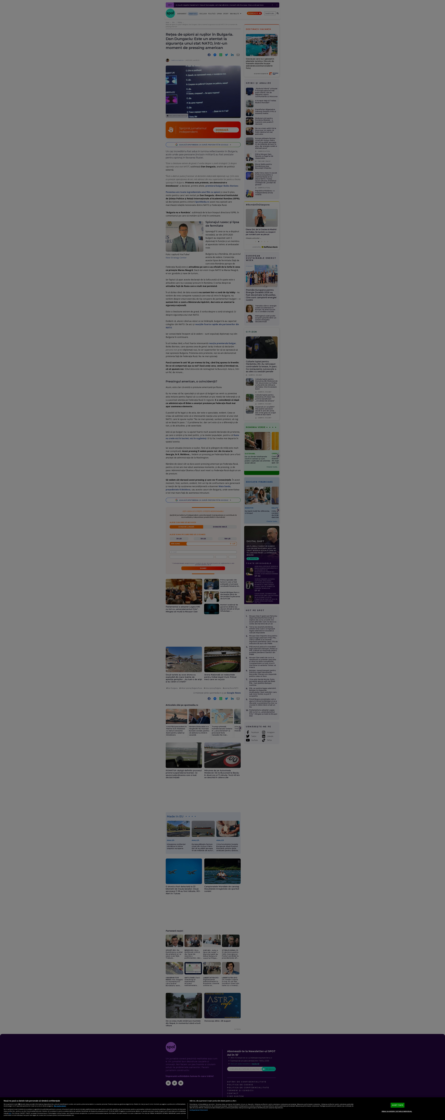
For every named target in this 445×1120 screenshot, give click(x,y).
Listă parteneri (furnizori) (199, 1110)
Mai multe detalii (60, 1106)
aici (10, 1113)
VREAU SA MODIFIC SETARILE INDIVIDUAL (397, 1111)
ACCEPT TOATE (397, 1105)
